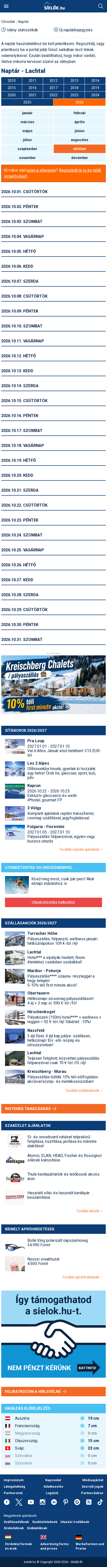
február (80, 113)
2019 (95, 88)
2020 (12, 95)
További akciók (88, 1211)
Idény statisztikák (22, 30)
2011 (33, 81)
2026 (80, 102)
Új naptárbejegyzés (76, 30)
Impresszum (14, 1480)
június (80, 131)
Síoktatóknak (37, 1528)
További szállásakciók (83, 1091)
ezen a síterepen (41, 170)
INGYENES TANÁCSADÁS (28, 1108)
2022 (53, 95)
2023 (74, 95)
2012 (53, 81)
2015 (12, 88)
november (27, 158)
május (27, 131)
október (79, 149)
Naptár (23, 22)
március (27, 122)
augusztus (79, 140)
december (79, 158)
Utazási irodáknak (74, 1522)
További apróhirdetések (81, 1277)
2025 (27, 102)
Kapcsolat (53, 1480)
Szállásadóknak (16, 1522)
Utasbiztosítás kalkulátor (53, 902)
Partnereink (13, 1493)
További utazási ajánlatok (80, 849)
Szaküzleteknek (44, 1522)
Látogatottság (14, 1486)
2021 (33, 95)
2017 (53, 88)
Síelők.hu (53, 6)
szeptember (27, 149)
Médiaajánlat (92, 1480)
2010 (12, 81)
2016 (33, 88)
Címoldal (8, 22)
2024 (95, 95)
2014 (95, 81)
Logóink (52, 1493)
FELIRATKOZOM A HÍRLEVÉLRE (33, 1391)
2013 (74, 81)
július (27, 140)
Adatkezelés (53, 1486)
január (27, 113)
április (79, 122)
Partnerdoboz (92, 1493)
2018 (74, 88)
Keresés (101, 6)
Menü (6, 6)
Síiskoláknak (14, 1528)
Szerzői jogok (92, 1486)
